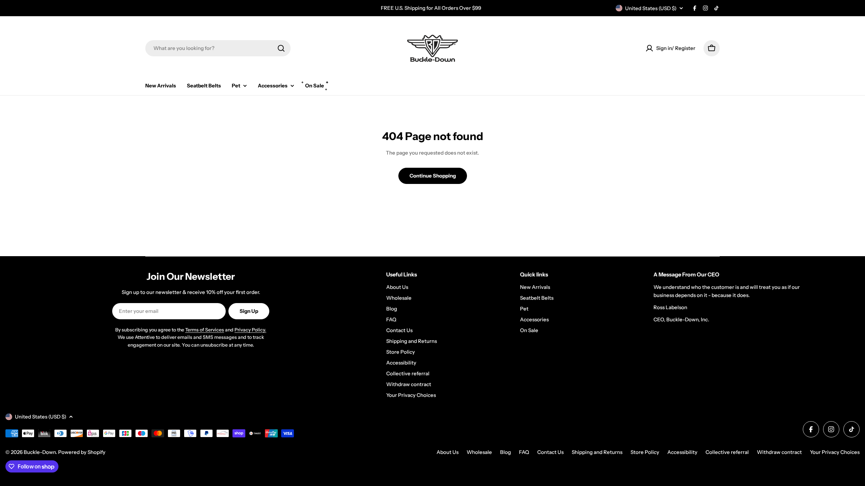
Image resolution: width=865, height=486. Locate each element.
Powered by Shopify (81, 452)
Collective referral (727, 452)
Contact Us (550, 452)
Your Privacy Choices (835, 452)
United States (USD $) (650, 8)
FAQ (524, 452)
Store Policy (645, 452)
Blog (505, 452)
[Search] (281, 48)
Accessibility (682, 452)
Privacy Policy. (250, 330)
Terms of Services (204, 330)
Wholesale (479, 452)
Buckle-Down (40, 452)
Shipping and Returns (597, 452)
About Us (448, 452)
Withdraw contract (779, 452)
